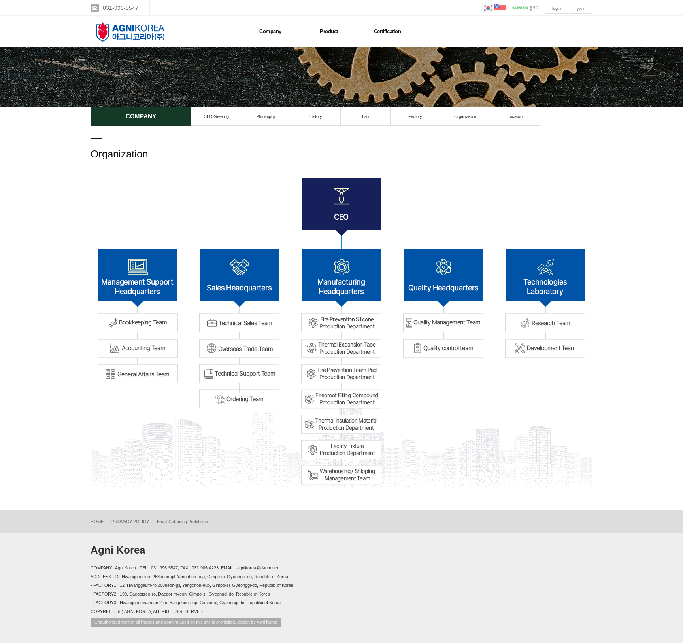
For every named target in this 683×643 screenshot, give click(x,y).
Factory (415, 116)
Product (329, 31)
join (580, 8)
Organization (465, 116)
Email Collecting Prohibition (182, 521)
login (556, 8)
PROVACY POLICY (130, 521)
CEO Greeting (216, 116)
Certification (387, 31)
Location (515, 116)
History (315, 116)
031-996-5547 (120, 8)
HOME (97, 521)
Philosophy (266, 116)
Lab (365, 116)
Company (270, 31)
